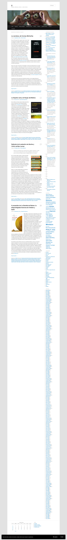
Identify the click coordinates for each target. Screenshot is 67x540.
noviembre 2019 (48, 379)
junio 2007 (47, 501)
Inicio (12, 26)
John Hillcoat (15, 91)
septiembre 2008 (48, 486)
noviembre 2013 (48, 458)
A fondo (16, 258)
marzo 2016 (48, 428)
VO (20, 198)
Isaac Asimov (49, 214)
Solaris (50, 239)
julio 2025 (47, 304)
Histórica (47, 263)
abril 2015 (47, 440)
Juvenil (47, 267)
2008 (24, 90)
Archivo (35, 26)
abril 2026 (47, 294)
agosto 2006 (48, 512)
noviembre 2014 (48, 445)
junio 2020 (47, 371)
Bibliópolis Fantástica (51, 202)
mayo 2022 (47, 346)
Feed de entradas (37, 524)
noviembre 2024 (48, 313)
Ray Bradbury (48, 236)
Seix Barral (27, 261)
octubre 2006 (48, 510)
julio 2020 (47, 370)
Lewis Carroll (37, 260)
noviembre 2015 (48, 432)
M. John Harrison (49, 222)
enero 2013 (47, 469)
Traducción (47, 284)
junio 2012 (47, 477)
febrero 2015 (48, 442)
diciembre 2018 (48, 391)
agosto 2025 (48, 303)
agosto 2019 (48, 382)
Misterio (47, 272)
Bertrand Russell (27, 90)
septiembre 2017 (48, 408)
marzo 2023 (48, 335)
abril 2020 (47, 374)
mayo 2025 (47, 306)
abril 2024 (47, 321)
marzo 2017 (48, 414)
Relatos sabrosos (48, 281)
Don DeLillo (15, 199)
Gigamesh (52, 211)
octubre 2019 (48, 380)
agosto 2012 (48, 475)
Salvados (12, 139)
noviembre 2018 (48, 392)
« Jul (15, 531)
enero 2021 (47, 364)
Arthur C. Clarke (48, 198)
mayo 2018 (47, 399)
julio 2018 (47, 397)
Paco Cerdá (39, 138)
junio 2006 (47, 515)
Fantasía (47, 259)
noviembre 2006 (48, 509)
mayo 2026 (47, 293)
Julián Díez (54, 217)
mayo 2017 (47, 412)
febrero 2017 (48, 415)
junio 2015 (47, 437)
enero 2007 (47, 507)
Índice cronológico (22, 26)
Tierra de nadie (28, 139)
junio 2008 (47, 488)
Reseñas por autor (29, 26)
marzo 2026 (48, 295)
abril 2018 (47, 400)
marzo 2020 (48, 375)
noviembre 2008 (48, 484)
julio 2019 (47, 383)
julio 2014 (47, 450)
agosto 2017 (48, 409)
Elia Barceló (53, 208)
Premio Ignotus (33, 91)
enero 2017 (47, 417)
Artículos (16, 26)
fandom (47, 209)
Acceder (35, 523)
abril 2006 (47, 517)
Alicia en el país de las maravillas (36, 258)
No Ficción (16, 137)
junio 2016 (47, 424)
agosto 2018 (48, 396)
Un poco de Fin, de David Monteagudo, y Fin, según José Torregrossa (51, 158)
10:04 (25, 198)
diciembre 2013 (48, 457)
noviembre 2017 (48, 406)
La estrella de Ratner (17, 260)
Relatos (47, 280)
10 (12, 526)
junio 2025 (47, 305)
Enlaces (39, 26)
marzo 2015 (48, 441)
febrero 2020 (48, 376)
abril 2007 (47, 504)
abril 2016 (47, 426)
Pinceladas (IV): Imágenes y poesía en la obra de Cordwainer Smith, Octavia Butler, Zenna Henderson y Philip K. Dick (51, 100)
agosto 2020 (48, 369)
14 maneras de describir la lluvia (26, 258)
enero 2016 (47, 430)
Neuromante (47, 226)
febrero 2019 (48, 389)
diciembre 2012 (48, 471)
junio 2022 (47, 345)
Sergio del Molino (23, 139)
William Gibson (48, 248)
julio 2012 (47, 476)
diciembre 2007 (48, 495)
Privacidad (13, 28)
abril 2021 (47, 360)
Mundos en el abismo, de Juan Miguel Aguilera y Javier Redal (51, 130)
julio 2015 (47, 436)
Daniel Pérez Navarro (24, 211)
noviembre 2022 (48, 339)
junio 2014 (47, 451)
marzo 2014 (48, 454)
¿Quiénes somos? (44, 26)
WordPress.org (36, 526)
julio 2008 (47, 487)
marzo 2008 (48, 492)
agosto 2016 (48, 422)
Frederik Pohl (54, 209)
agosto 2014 (48, 449)
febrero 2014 (48, 455)
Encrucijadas (48, 258)
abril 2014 (47, 453)
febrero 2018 (48, 402)
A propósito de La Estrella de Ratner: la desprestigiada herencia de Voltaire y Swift (23, 207)
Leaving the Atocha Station (25, 199)
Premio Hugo (49, 233)
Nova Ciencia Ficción (50, 227)
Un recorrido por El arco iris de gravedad (50, 34)
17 (12, 527)
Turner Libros (33, 139)
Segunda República (17, 139)
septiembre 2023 (48, 328)
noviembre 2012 (48, 472)
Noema (36, 138)
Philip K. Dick (50, 230)
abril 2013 (47, 466)
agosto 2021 (48, 356)
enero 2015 (47, 443)
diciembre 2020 (48, 365)
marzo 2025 (48, 308)
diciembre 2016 (48, 418)
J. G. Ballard (49, 216)
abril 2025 (47, 307)
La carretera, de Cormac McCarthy (22, 36)
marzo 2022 (48, 348)
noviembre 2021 (48, 353)
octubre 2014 (48, 446)
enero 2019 (47, 390)
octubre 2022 (48, 340)
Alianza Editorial (50, 195)
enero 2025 (47, 311)
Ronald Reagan (13, 200)
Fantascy (50, 209)
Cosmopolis (29, 259)
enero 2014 (47, 456)
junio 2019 (47, 385)
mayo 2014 (47, 452)
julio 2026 (47, 291)
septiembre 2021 (48, 355)
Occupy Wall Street (38, 199)
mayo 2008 (47, 489)
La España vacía (19, 138)
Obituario (47, 275)
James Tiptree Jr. (49, 217)
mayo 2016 (47, 425)
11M (27, 198)
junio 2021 (47, 358)
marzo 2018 (48, 401)
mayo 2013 (47, 465)
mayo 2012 (47, 478)
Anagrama (48, 197)
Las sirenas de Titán (32, 260)
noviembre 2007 (48, 496)
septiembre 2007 (48, 498)
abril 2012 (47, 479)
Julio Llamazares (13, 138)
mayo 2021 (47, 359)
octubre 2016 (48, 420)
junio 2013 (47, 464)
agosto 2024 (48, 316)
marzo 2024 (48, 322)
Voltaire (35, 261)
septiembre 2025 (48, 302)
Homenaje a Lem (48, 264)
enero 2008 (47, 494)
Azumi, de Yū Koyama (50, 91)
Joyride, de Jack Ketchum (51, 109)
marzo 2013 (48, 467)
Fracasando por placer (49, 262)
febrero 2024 (48, 323)
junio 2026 (47, 292)
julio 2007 (47, 500)
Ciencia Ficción (17, 90)
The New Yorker (29, 200)
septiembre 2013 (48, 461)
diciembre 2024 (48, 312)
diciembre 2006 (48, 508)
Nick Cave (29, 91)
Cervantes (23, 137)
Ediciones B (48, 208)
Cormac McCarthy (33, 90)
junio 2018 (47, 398)
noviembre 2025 (48, 300)
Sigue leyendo (14, 88)
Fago (32, 137)
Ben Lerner (34, 198)
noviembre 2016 (48, 419)
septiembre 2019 (48, 381)
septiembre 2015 (48, 434)
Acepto (62, 536)
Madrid (30, 199)
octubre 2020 (48, 367)
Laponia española (24, 138)
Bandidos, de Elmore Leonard (51, 50)
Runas (47, 239)
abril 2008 (47, 490)
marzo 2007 (48, 505)
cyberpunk (47, 206)
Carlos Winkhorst (23, 148)
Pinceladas (47, 276)
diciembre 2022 (48, 338)
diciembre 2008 (48, 483)
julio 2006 (47, 514)
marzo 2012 (48, 480)
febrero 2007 (48, 506)
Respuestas (22, 92)
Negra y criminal (48, 273)
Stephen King (48, 243)
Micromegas (18, 261)
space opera (49, 240)
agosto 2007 (48, 499)
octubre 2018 (48, 393)
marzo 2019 (48, 388)
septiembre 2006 (48, 511)
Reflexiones (48, 279)
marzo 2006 (48, 518)
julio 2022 (47, 344)
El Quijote (37, 90)
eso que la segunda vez (35, 74)
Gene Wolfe (47, 211)
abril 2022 (47, 347)
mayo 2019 (47, 386)
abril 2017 (47, 413)
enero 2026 (47, 297)
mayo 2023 (47, 333)
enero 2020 (47, 377)
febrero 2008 (48, 493)
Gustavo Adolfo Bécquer (36, 137)
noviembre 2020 (48, 366)
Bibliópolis (49, 200)
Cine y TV (47, 254)
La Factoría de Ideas (49, 221)
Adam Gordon (30, 198)
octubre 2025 (48, 301)
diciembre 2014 (48, 444)
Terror (47, 283)
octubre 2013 (48, 460)
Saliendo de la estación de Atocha (21, 200)
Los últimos (33, 138)
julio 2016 (47, 423)
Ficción (47, 260)
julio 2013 (47, 463)
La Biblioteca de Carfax (50, 218)
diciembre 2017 (48, 404)
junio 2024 (47, 318)
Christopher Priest (53, 203)
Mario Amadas (23, 37)
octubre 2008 (48, 485)
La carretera (19, 91)
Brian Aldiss (48, 203)
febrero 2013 (48, 468)
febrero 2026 (48, 296)
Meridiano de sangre (25, 91)
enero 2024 (47, 324)
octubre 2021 (48, 354)
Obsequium (49, 138)
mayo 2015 (47, 439)
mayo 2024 (47, 319)
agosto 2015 (48, 435)
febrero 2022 (48, 349)
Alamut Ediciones (49, 194)
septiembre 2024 (48, 315)
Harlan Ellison (48, 212)
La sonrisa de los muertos (25, 260)
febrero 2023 (48, 336)
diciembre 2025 (48, 299)
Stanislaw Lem (31, 261)
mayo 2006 (47, 516)
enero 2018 (47, 403)
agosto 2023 (48, 329)
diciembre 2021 (48, 351)
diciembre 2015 (48, 431)
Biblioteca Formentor (14, 259)
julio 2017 (47, 410)
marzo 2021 (48, 361)
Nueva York (33, 199)
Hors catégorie (17, 198)
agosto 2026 (48, 290)
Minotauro (49, 224)
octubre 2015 (48, 433)
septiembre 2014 (48, 447)
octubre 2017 (48, 407)
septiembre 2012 (48, 474)
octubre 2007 (48, 497)
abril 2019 (47, 387)
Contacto (50, 26)
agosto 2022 (48, 343)
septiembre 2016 (48, 421)
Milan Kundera (23, 261)
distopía (51, 206)
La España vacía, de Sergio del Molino (23, 98)
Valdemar (48, 247)
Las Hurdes (29, 138)
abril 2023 (47, 334)
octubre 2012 (48, 473)
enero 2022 (47, 350)
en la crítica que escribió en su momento (20, 56)
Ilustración (47, 266)
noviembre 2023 (48, 326)
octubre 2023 (48, 327)
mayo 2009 (47, 482)
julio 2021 (47, 357)
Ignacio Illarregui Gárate (23, 99)
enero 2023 (47, 337)
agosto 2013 (48, 462)
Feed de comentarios (37, 525)
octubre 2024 (48, 314)
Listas (47, 268)
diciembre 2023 (48, 325)
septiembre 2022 (48, 342)
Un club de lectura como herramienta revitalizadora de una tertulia (51, 57)
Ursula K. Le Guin (50, 245)
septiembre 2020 (48, 368)
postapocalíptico (50, 231)
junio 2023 (47, 332)
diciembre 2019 (48, 378)
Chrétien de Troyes (24, 259)
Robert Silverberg (50, 237)
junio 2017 (47, 411)
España (30, 137)
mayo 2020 (47, 372)
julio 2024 (47, 317)
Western (47, 286)
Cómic (47, 255)
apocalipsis (52, 197)
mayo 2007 (47, 503)
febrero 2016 (48, 429)
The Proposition (17, 92)
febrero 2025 (48, 310)
